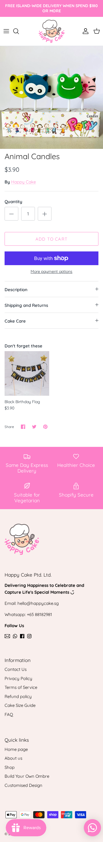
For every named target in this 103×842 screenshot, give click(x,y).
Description (16, 289)
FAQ (9, 714)
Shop (10, 767)
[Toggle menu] (6, 31)
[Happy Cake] (51, 31)
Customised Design (23, 785)
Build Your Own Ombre (27, 776)
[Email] (7, 636)
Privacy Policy (18, 678)
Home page (16, 749)
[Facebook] (22, 636)
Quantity (13, 201)
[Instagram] (29, 636)
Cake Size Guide (20, 705)
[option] (51, 97)
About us (13, 758)
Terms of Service (21, 687)
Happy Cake (23, 182)
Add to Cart (51, 239)
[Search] (19, 31)
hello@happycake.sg (38, 603)
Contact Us (16, 669)
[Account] (84, 31)
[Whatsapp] (15, 636)
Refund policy (18, 696)
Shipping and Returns (26, 305)
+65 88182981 (39, 614)
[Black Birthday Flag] (27, 373)
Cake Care (15, 321)
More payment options (51, 271)
